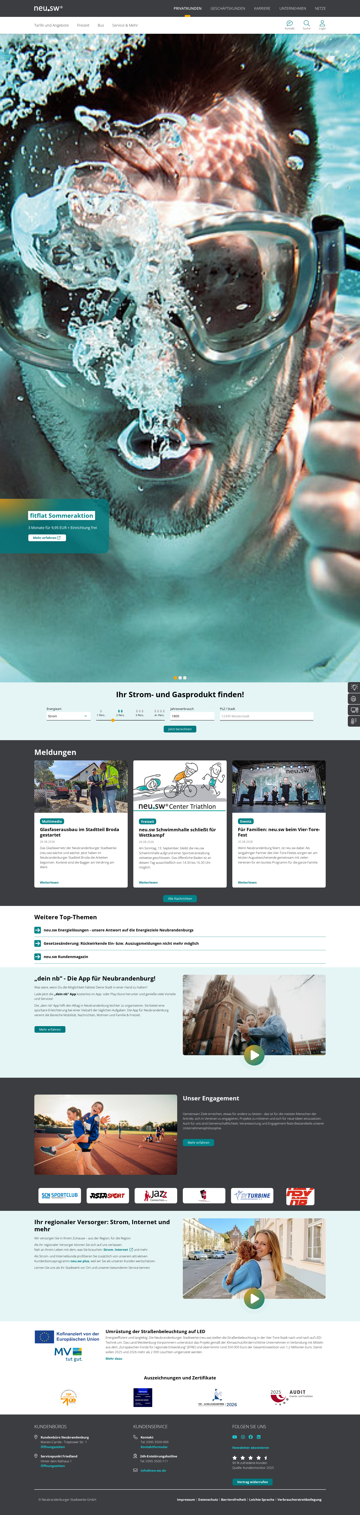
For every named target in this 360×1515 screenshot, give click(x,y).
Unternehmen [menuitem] (292, 8)
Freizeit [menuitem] (83, 25)
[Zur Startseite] (48, 8)
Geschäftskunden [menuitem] (228, 8)
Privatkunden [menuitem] (188, 8)
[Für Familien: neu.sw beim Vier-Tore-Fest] (279, 1122)
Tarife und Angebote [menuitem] (51, 25)
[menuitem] (290, 25)
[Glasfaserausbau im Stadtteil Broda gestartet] (81, 1122)
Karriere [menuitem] (262, 8)
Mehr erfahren (44, 538)
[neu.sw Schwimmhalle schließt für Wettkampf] (180, 1122)
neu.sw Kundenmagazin (66, 1292)
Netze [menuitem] (320, 8)
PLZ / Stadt (227, 1045)
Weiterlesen (49, 1218)
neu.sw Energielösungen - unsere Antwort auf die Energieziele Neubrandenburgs (119, 1266)
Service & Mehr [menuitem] (125, 25)
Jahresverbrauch (182, 1045)
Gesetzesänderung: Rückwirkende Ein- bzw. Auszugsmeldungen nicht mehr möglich (121, 1279)
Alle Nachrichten (180, 1234)
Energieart (54, 1045)
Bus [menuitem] (101, 25)
